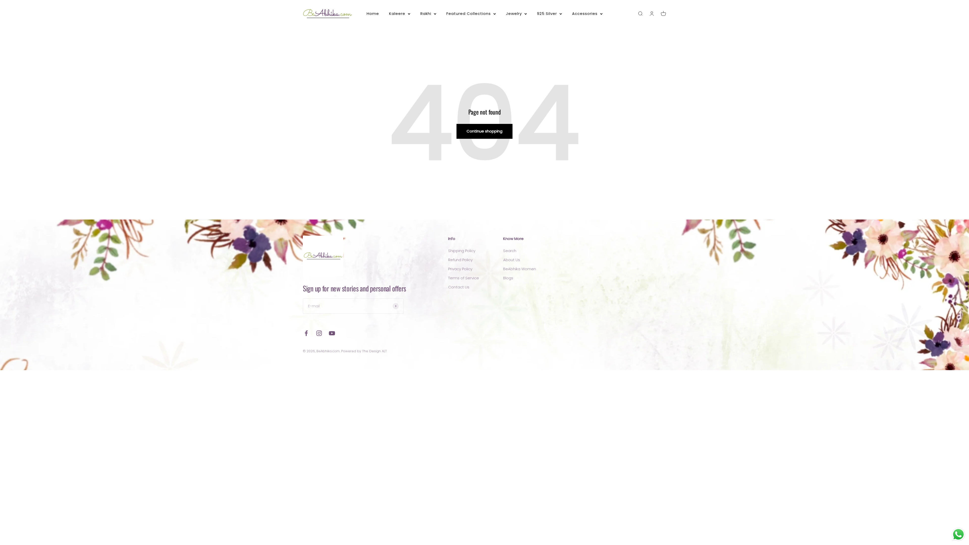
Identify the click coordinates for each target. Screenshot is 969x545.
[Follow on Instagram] (319, 333)
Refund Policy (460, 259)
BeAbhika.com (328, 351)
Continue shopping (484, 131)
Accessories (585, 13)
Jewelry (514, 13)
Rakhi (425, 13)
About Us (511, 259)
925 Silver (547, 13)
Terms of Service (463, 278)
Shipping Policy (461, 250)
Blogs (508, 278)
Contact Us (458, 287)
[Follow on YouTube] (332, 333)
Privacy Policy (460, 268)
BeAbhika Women (519, 268)
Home (373, 13)
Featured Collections (468, 13)
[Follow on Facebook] (306, 333)
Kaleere (397, 13)
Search (509, 250)
